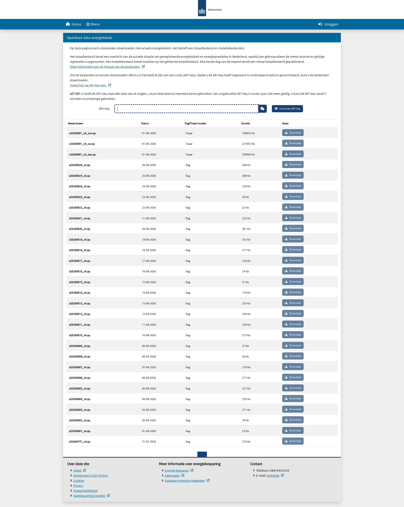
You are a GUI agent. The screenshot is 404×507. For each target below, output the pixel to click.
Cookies (78, 481)
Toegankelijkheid (85, 491)
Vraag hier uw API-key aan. (90, 85)
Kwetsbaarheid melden (91, 496)
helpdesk (275, 476)
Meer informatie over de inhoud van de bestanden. (107, 67)
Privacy (78, 486)
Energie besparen (179, 470)
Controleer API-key (289, 108)
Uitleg (79, 470)
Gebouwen (174, 476)
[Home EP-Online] (202, 8)
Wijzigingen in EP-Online (90, 476)
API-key (104, 109)
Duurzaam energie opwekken (187, 481)
